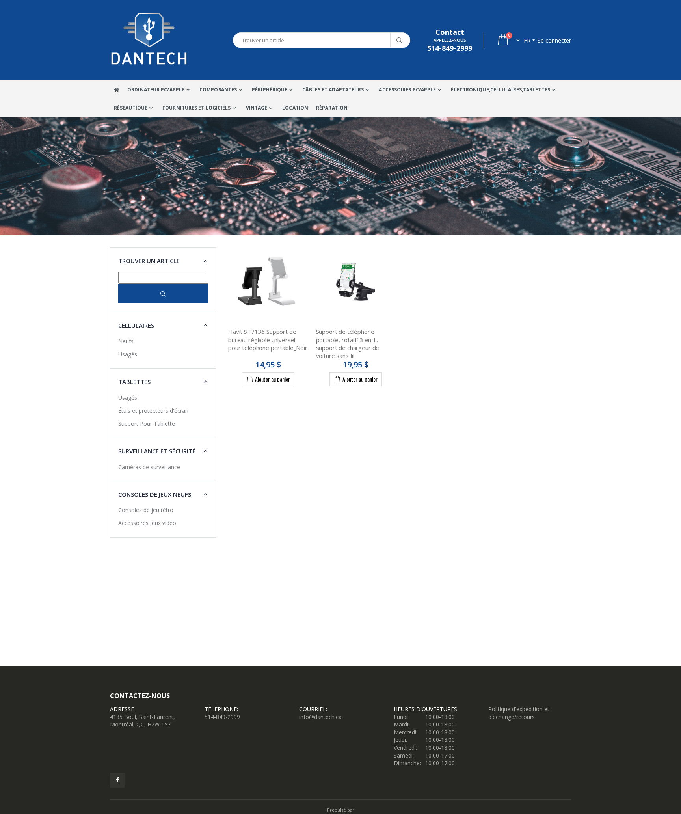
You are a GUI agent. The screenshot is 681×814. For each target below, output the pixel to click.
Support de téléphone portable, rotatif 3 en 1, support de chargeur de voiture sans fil (348, 344)
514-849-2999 (222, 717)
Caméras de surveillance (149, 467)
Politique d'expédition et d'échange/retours (518, 713)
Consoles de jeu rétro (145, 510)
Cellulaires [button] (136, 325)
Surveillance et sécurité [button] (156, 451)
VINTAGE (257, 107)
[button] (508, 40)
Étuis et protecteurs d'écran (153, 410)
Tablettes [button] (134, 382)
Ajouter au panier (272, 379)
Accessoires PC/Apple (407, 89)
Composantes (218, 89)
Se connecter (554, 40)
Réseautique (130, 107)
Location (295, 107)
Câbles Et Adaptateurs (333, 89)
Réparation (332, 107)
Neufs (126, 341)
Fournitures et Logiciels (196, 107)
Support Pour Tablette (146, 423)
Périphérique (269, 89)
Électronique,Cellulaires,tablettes (500, 89)
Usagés (127, 354)
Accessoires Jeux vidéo (147, 523)
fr (527, 40)
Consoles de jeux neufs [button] (154, 494)
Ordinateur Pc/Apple (155, 89)
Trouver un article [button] (149, 261)
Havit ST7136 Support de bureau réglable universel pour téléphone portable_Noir (267, 340)
